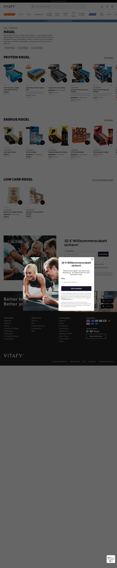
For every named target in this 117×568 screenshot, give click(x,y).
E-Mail (63, 278)
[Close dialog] (92, 259)
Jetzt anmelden (76, 288)
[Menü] (114, 556)
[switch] (111, 561)
